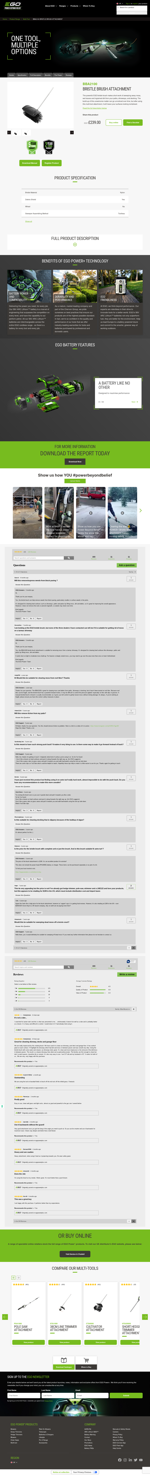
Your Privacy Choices (82, 1472)
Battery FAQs (89, 1448)
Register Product (52, 163)
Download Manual (29, 163)
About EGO (50, 6)
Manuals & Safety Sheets (121, 1429)
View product (49, 1342)
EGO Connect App (119, 1443)
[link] (18, 552)
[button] (131, 579)
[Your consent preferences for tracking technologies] (2, 1106)
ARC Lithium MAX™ (91, 1432)
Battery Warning (90, 1434)
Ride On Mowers (45, 1429)
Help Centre (117, 1448)
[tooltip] (131, 961)
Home (5, 19)
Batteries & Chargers (46, 1434)
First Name (11, 1390)
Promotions (88, 1443)
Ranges (62, 6)
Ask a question (127, 565)
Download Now (75, 461)
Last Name (46, 1390)
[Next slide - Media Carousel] (140, 510)
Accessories (43, 1443)
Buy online (113, 122)
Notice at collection (61, 1472)
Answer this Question (22, 585)
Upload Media (75, 481)
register (135, 3)
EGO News (88, 1445)
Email (78, 1390)
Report (39, 618)
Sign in (128, 3)
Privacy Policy (48, 1401)
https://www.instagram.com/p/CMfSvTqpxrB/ (104, 726)
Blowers (13, 1437)
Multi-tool (14, 1443)
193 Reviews (32, 552)
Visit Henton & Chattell (75, 1254)
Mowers (13, 1429)
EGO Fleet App (118, 1445)
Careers (115, 1432)
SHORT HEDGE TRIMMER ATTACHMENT (80, 1330)
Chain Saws (15, 1440)
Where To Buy (89, 6)
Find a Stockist (133, 122)
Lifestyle (42, 1437)
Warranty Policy (118, 1440)
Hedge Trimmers (16, 1434)
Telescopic (42, 1432)
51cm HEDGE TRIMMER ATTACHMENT (116, 1330)
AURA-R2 (87, 1429)
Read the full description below (95, 108)
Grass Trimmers (16, 1432)
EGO (13, 6)
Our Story (87, 1440)
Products (74, 6)
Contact (87, 1437)
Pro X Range (43, 1440)
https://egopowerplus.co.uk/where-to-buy (28, 872)
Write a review (128, 975)
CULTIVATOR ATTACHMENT (44, 1328)
